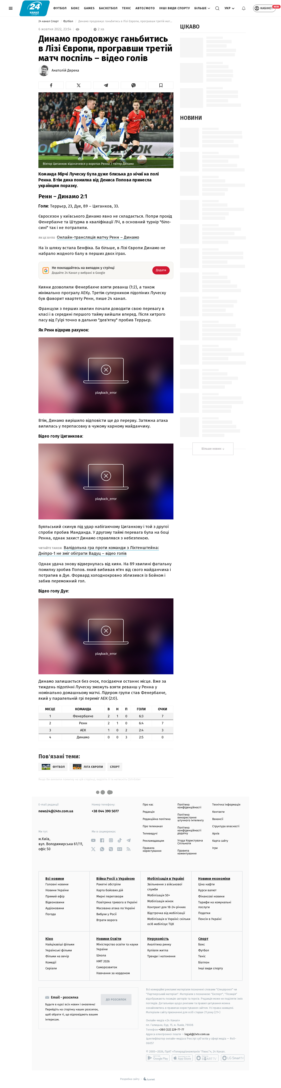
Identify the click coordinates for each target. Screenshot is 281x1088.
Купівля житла (157, 950)
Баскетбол (108, 8)
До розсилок (116, 999)
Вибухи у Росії (106, 914)
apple (182, 1058)
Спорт (203, 939)
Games (89, 8)
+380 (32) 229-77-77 (171, 1029)
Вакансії (217, 819)
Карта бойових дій (109, 890)
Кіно (49, 939)
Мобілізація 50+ (158, 895)
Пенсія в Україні (210, 919)
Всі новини (54, 879)
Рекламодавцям (153, 840)
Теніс (126, 8)
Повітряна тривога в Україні (116, 902)
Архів (215, 833)
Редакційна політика (157, 819)
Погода (50, 914)
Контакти (218, 812)
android (158, 1058)
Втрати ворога (106, 920)
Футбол (60, 8)
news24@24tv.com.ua (55, 811)
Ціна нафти (206, 884)
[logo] (34, 8)
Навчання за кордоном (113, 973)
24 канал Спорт (48, 21)
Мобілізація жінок (160, 901)
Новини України (57, 890)
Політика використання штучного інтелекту (190, 817)
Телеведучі (150, 833)
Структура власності (226, 826)
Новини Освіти (108, 939)
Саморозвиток (106, 967)
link (93, 840)
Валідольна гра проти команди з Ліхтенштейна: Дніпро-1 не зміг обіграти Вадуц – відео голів (98, 550)
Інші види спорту (174, 8)
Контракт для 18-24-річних (166, 907)
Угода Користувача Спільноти (190, 842)
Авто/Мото (145, 8)
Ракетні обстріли (108, 884)
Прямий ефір (55, 896)
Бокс (75, 8)
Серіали (51, 968)
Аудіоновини (54, 908)
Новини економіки (214, 879)
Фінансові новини (211, 896)
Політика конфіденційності (189, 806)
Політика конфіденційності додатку (189, 830)
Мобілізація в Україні (165, 879)
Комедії (50, 962)
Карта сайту (220, 840)
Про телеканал (153, 826)
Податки (204, 913)
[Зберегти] (160, 85)
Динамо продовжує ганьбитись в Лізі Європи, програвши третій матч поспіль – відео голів (125, 21)
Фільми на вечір (57, 956)
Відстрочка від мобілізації (166, 913)
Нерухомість (158, 939)
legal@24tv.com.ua (197, 1034)
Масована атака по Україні (115, 908)
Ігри (215, 848)
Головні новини (56, 884)
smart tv (207, 1058)
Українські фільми (58, 950)
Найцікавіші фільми (59, 944)
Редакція (149, 812)
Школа (101, 955)
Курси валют (207, 890)
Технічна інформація (226, 804)
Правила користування (152, 849)
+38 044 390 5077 (105, 811)
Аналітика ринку (159, 944)
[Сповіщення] (244, 8)
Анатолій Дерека (65, 70)
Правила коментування (186, 852)
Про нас (148, 804)
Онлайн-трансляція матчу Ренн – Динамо (98, 237)
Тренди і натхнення (161, 956)
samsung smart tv (233, 1058)
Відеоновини (54, 902)
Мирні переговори (109, 896)
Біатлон (203, 962)
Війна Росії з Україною (115, 879)
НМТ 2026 (103, 961)
